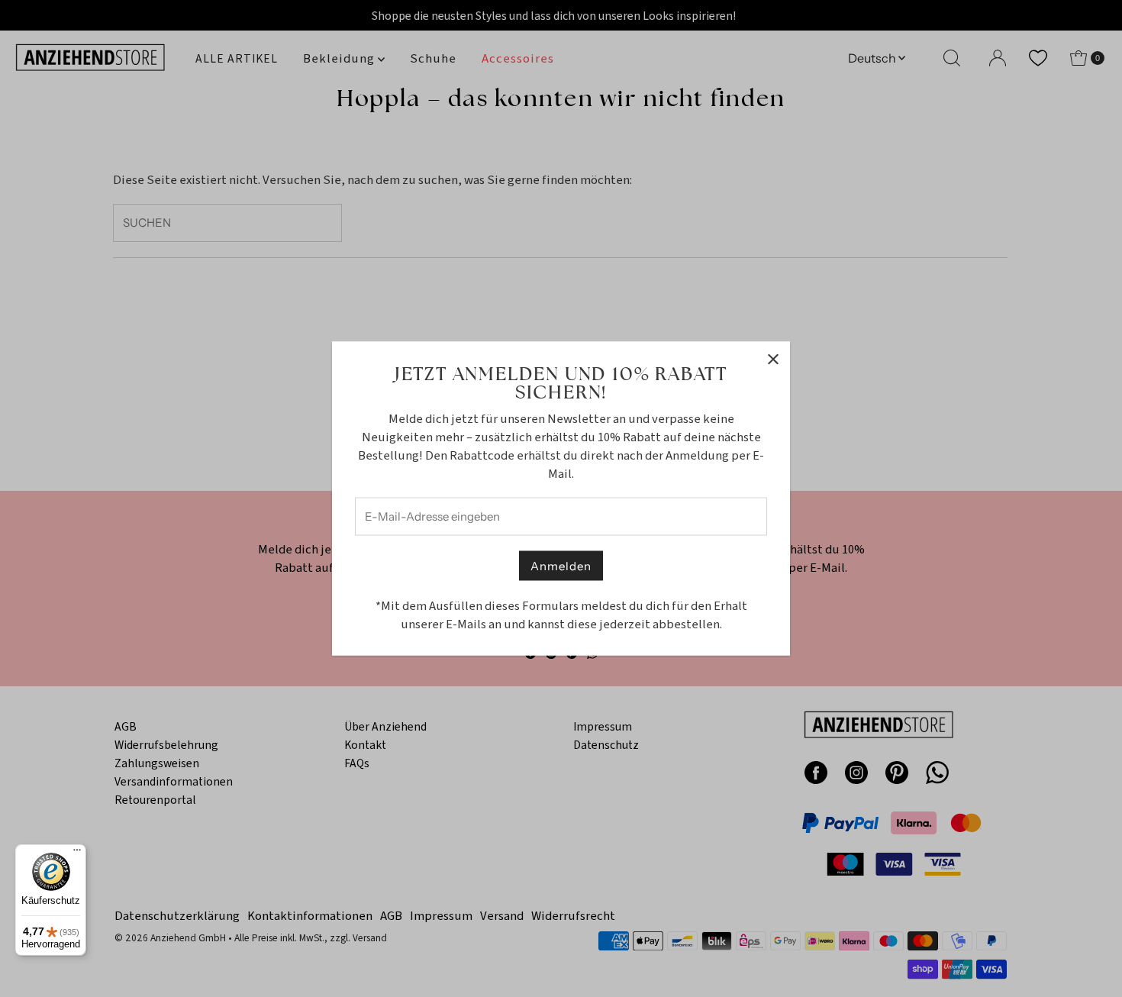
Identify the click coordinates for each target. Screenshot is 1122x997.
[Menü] (77, 853)
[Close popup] (772, 359)
